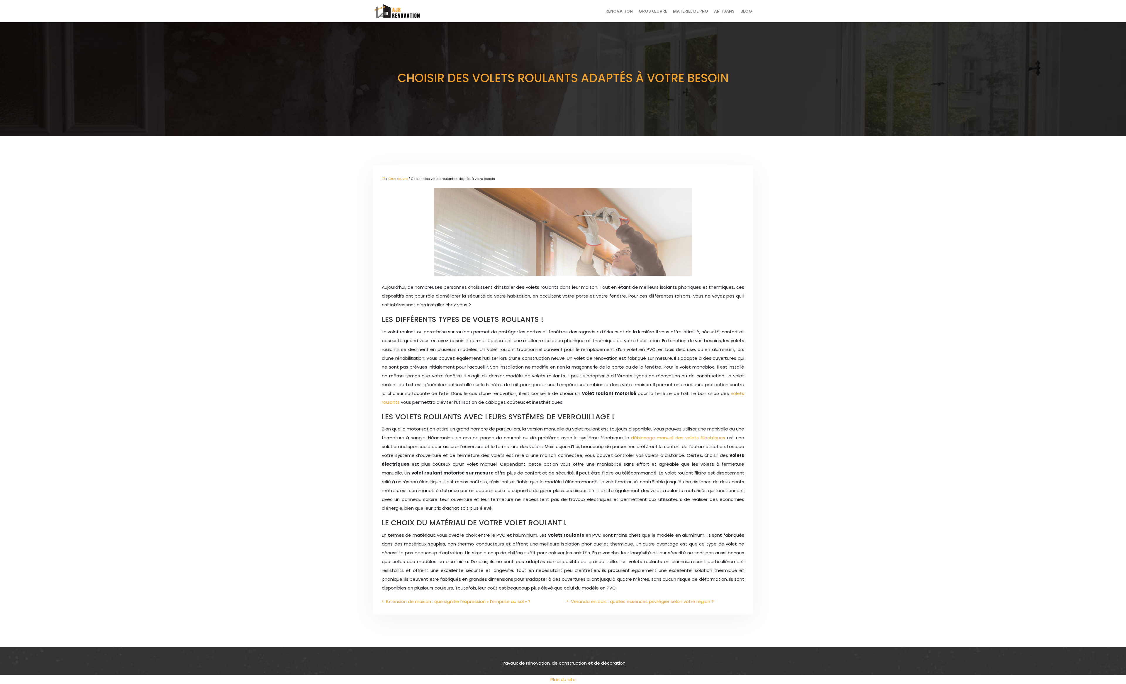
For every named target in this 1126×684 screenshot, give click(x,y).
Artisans (724, 11)
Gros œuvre (653, 11)
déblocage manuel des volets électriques (678, 438)
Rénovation (619, 11)
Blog (746, 11)
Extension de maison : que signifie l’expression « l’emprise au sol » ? (458, 601)
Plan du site (563, 679)
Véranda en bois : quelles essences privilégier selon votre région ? (642, 601)
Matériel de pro (690, 11)
